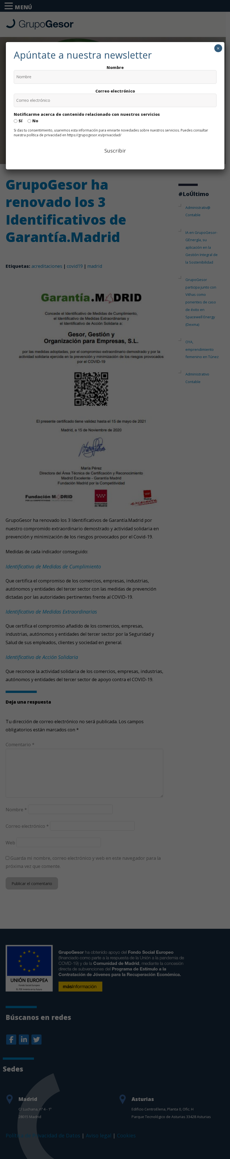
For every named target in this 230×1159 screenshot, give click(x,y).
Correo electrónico (115, 91)
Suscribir (115, 150)
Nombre (115, 67)
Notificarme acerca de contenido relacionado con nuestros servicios (87, 114)
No (34, 120)
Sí (19, 120)
